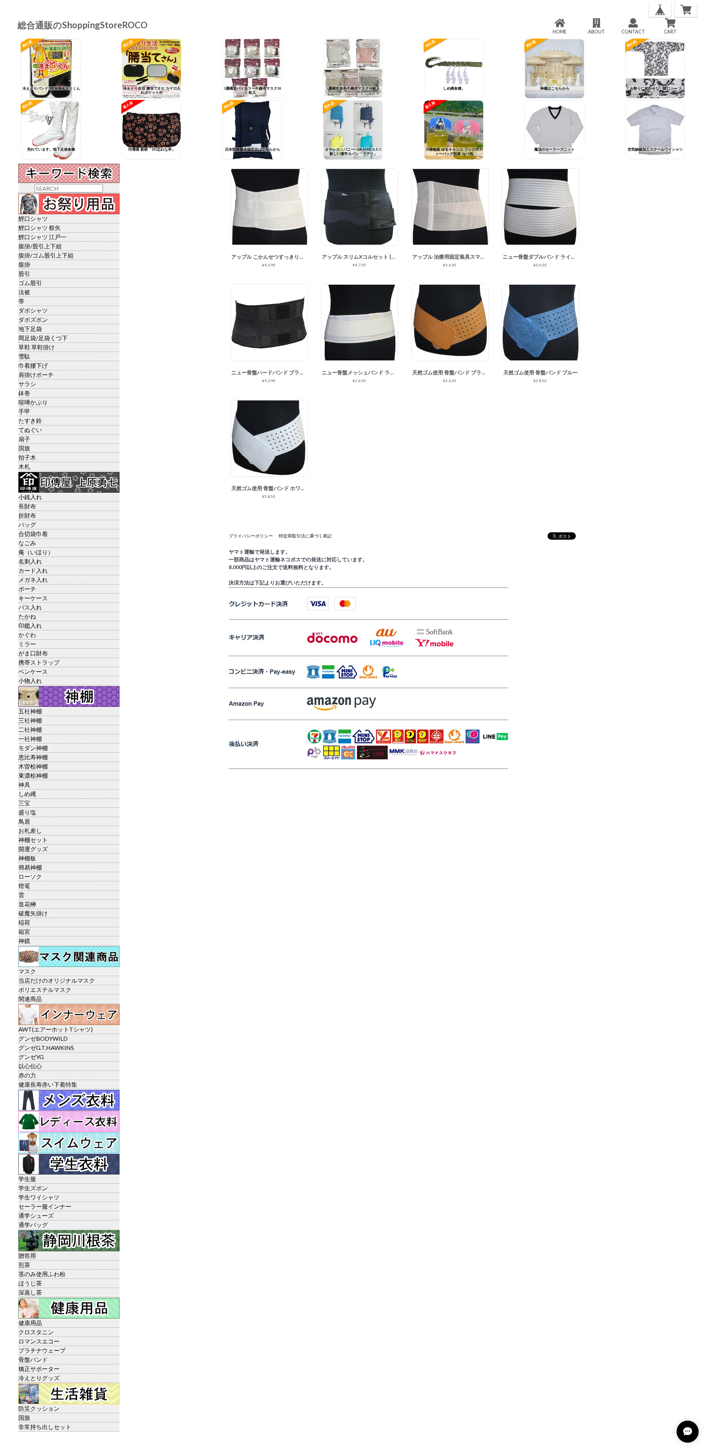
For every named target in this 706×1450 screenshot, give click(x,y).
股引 (24, 273)
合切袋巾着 (33, 533)
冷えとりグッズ (39, 1377)
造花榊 (27, 903)
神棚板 (27, 857)
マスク (27, 971)
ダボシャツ (33, 310)
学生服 (27, 1178)
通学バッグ (33, 1224)
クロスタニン (36, 1331)
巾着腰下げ (33, 365)
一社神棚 (30, 738)
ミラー (27, 643)
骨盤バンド (33, 1359)
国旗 (24, 448)
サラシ (27, 383)
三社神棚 (30, 720)
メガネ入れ (33, 579)
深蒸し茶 (30, 1292)
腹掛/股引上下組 (40, 245)
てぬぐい (30, 429)
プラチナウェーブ (41, 1350)
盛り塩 (27, 812)
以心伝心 (30, 1065)
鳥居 (24, 821)
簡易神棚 (30, 867)
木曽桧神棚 (33, 766)
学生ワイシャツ (39, 1197)
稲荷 (24, 922)
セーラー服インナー (44, 1206)
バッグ (27, 524)
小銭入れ (30, 496)
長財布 (27, 506)
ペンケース (33, 671)
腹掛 (24, 264)
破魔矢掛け (33, 913)
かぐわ (27, 634)
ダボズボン (33, 319)
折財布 (27, 515)
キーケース (33, 597)
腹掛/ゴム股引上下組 (46, 255)
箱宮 (24, 931)
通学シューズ (36, 1215)
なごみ (27, 542)
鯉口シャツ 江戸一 (42, 236)
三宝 (24, 802)
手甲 (24, 411)
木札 (24, 466)
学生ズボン (33, 1187)
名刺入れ (30, 561)
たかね (27, 616)
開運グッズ (33, 848)
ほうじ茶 (30, 1283)
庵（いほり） (36, 551)
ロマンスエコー (39, 1341)
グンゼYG (31, 1056)
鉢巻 (24, 392)
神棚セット (33, 839)
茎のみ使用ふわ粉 (41, 1273)
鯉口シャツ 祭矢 (39, 227)
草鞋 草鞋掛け (36, 346)
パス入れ (30, 607)
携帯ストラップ (39, 662)
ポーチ (27, 588)
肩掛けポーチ (36, 374)
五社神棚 (30, 711)
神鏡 (24, 940)
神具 (24, 784)
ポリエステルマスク (44, 989)
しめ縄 (27, 793)
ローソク (30, 876)
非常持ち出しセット (44, 1426)
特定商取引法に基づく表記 (305, 536)
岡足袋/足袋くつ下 (43, 337)
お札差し (30, 830)
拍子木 (27, 457)
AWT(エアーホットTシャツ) (55, 1029)
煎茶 (24, 1264)
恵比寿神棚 (33, 756)
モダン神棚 (33, 747)
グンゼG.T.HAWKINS (46, 1047)
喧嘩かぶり (33, 402)
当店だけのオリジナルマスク (56, 980)
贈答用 (27, 1255)
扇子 (24, 438)
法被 (24, 291)
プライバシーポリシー (251, 536)
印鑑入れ (30, 625)
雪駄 (24, 356)
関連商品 (30, 998)
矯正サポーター (39, 1368)
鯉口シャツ (33, 218)
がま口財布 (33, 653)
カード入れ (33, 570)
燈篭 (24, 885)
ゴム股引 (30, 282)
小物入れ (30, 680)
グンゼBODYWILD (43, 1038)
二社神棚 (30, 729)
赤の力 (27, 1075)
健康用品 (30, 1322)
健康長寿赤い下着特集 (47, 1084)
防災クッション (39, 1408)
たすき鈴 (30, 420)
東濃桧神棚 (33, 775)
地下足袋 (30, 328)
